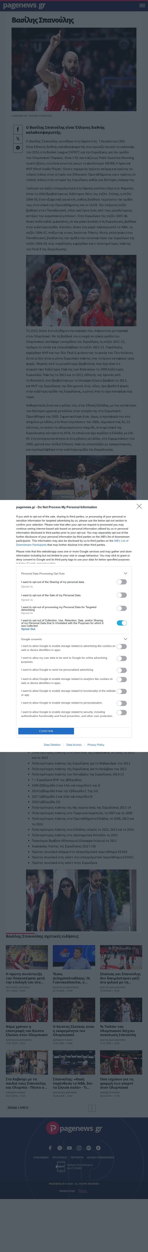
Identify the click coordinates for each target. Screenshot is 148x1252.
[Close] (140, 507)
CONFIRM (46, 731)
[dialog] (74, 626)
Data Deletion (52, 744)
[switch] (122, 581)
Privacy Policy (95, 744)
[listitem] (74, 573)
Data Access (74, 744)
